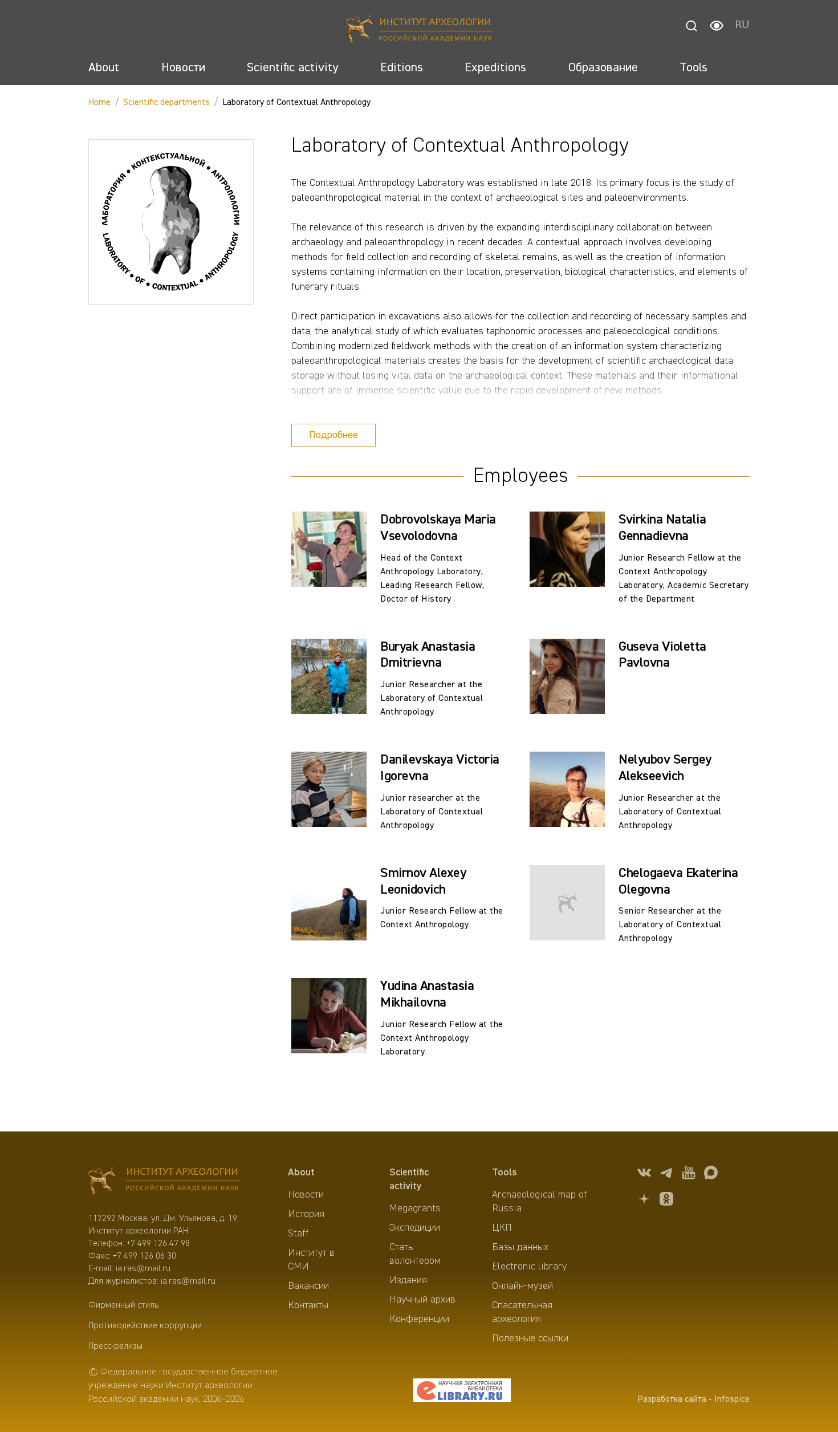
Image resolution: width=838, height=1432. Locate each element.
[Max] (711, 1174)
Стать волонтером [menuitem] (415, 1254)
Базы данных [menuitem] (520, 1247)
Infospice (732, 1399)
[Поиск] (691, 26)
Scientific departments (166, 102)
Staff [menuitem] (298, 1233)
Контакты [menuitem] (308, 1305)
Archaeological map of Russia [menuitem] (539, 1202)
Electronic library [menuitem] (529, 1266)
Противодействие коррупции (145, 1325)
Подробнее (333, 435)
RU (742, 25)
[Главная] (419, 30)
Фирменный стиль (123, 1305)
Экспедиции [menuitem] (414, 1228)
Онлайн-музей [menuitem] (522, 1286)
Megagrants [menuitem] (415, 1208)
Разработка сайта (671, 1399)
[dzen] (644, 1201)
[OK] (666, 1201)
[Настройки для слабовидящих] (716, 26)
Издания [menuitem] (408, 1280)
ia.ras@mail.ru (143, 1268)
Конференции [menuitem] (419, 1319)
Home (99, 102)
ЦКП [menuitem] (502, 1228)
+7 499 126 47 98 (158, 1243)
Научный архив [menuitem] (422, 1300)
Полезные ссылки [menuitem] (530, 1338)
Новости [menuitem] (306, 1195)
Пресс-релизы (115, 1346)
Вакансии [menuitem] (308, 1286)
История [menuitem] (306, 1214)
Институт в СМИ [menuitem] (311, 1260)
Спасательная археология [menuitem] (522, 1312)
